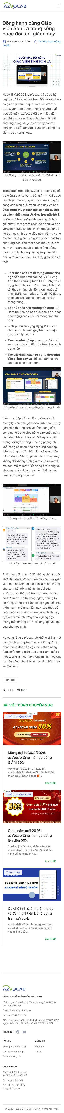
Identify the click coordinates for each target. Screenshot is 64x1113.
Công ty (40, 1040)
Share (24, 690)
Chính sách (10, 1066)
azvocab (10, 679)
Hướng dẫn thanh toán (15, 1046)
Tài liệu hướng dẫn (12, 1056)
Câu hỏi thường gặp (13, 1051)
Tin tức (38, 1051)
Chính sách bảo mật (13, 1080)
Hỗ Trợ (7, 1040)
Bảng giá (39, 1046)
